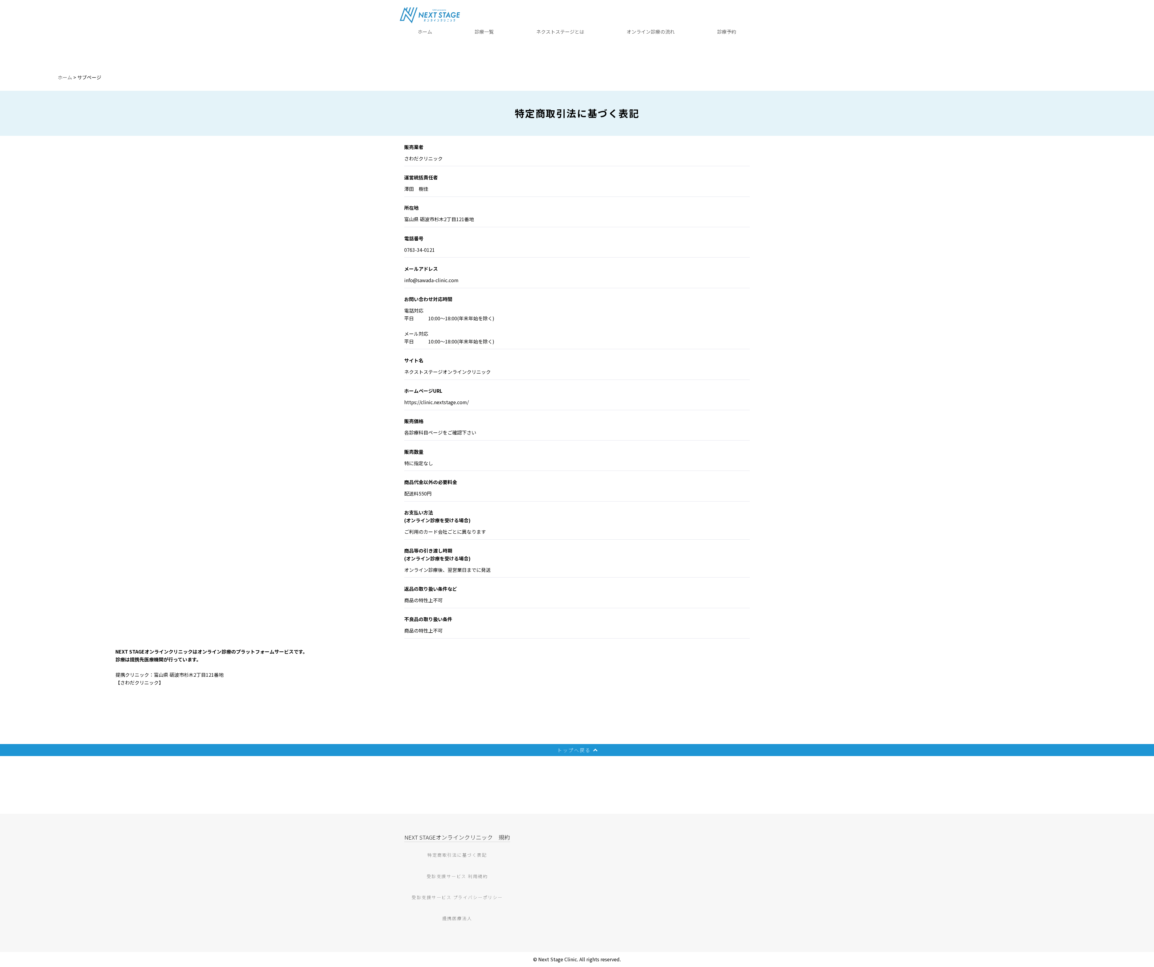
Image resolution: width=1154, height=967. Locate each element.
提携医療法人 (457, 918)
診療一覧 (484, 31)
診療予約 (726, 31)
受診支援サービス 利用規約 (457, 876)
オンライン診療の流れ (651, 31)
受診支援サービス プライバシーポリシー (457, 897)
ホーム (425, 31)
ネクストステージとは (560, 31)
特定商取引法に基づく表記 (457, 855)
